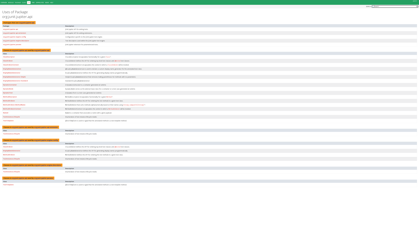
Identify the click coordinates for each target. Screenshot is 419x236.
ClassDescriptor (9, 57)
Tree (33, 2)
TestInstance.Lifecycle (11, 117)
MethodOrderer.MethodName (14, 105)
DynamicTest (8, 93)
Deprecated (40, 2)
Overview (4, 2)
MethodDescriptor (10, 97)
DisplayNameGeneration (12, 69)
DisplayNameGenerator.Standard (15, 81)
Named (5, 113)
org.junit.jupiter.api (26, 23)
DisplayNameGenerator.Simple (14, 77)
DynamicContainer (10, 85)
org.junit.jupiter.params (12, 44)
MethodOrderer (9, 101)
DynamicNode (8, 89)
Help (51, 2)
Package (18, 2)
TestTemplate (8, 121)
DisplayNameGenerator (11, 73)
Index (47, 2)
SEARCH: (368, 6)
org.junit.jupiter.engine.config (14, 37)
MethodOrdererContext (12, 109)
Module (11, 2)
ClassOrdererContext (11, 65)
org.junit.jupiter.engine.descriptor (16, 41)
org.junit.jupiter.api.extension (14, 33)
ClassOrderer (8, 61)
